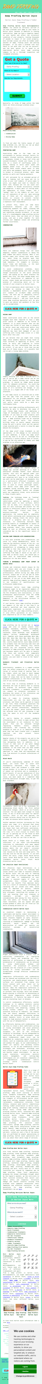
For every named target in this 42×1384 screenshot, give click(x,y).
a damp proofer (15, 1273)
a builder (18, 1290)
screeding (6, 1288)
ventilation (31, 1013)
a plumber (27, 1278)
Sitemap (4, 1359)
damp (23, 103)
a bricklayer (15, 1286)
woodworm (18, 667)
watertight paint (9, 503)
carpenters (7, 1276)
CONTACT (30, 12)
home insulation (30, 1291)
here (20, 1189)
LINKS (20, 12)
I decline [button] (25, 1371)
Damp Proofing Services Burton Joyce (18, 1193)
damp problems (8, 145)
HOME (16, 12)
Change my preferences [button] (25, 1376)
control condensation (14, 1002)
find (9, 1151)
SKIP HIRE (14, 1280)
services (6, 655)
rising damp (19, 333)
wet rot (23, 185)
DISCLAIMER (36, 12)
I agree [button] (25, 1367)
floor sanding (31, 1288)
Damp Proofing (7, 1361)
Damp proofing (8, 625)
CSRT (21, 600)
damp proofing (33, 50)
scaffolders (32, 1282)
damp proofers (34, 642)
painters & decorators (11, 1295)
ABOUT (25, 12)
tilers (28, 1297)
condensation (22, 252)
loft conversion (22, 1284)
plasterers (19, 1293)
